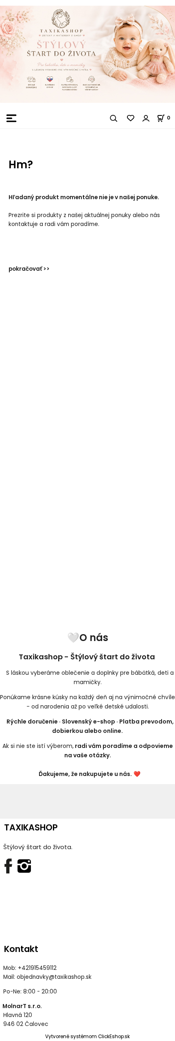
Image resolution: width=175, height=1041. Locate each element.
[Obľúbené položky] (131, 118)
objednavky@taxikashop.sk (54, 977)
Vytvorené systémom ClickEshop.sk (87, 1036)
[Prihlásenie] (146, 118)
